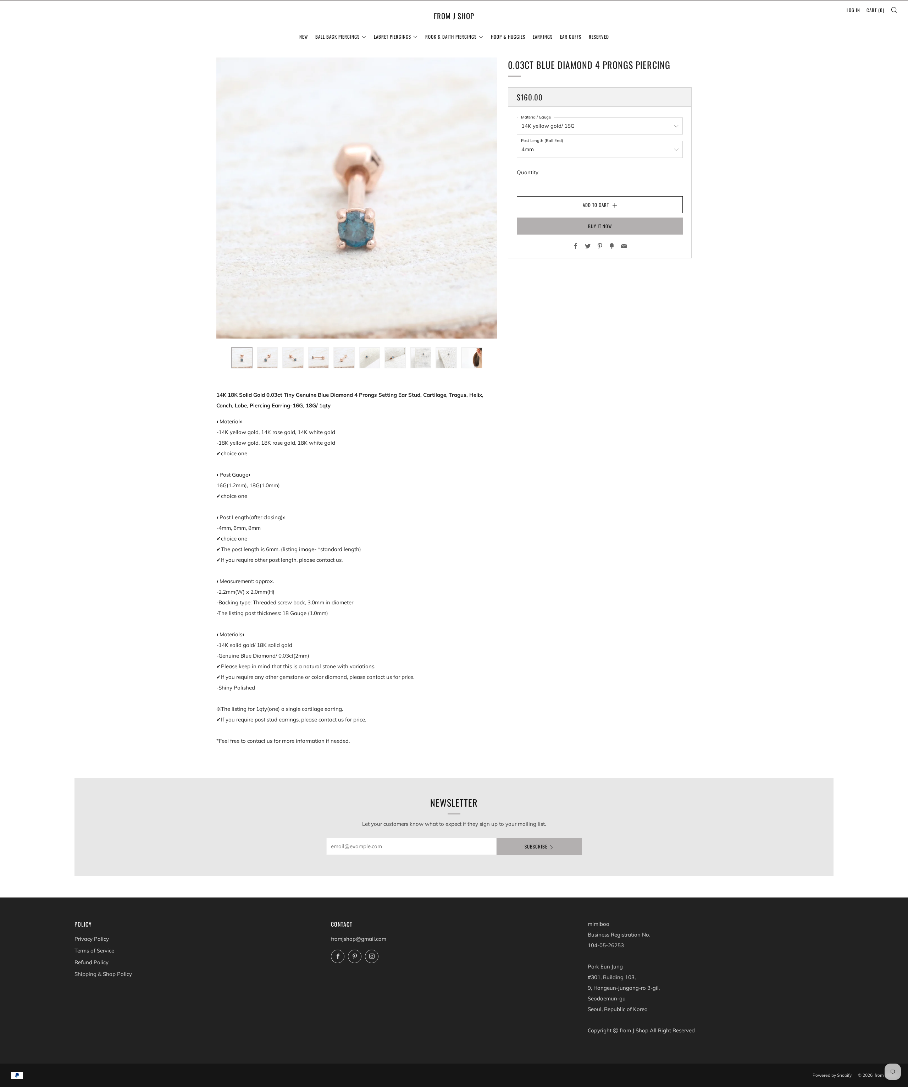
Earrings (543, 36)
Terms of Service (94, 950)
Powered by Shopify (832, 1075)
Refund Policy (91, 962)
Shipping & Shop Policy (103, 974)
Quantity (527, 172)
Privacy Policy (91, 938)
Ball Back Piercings (337, 36)
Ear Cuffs (570, 36)
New (303, 36)
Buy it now (600, 226)
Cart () (875, 9)
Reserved (599, 36)
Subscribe (536, 846)
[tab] (242, 357)
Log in (853, 9)
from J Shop (454, 16)
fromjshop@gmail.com (358, 938)
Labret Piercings (392, 36)
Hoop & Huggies (508, 36)
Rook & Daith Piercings (451, 36)
